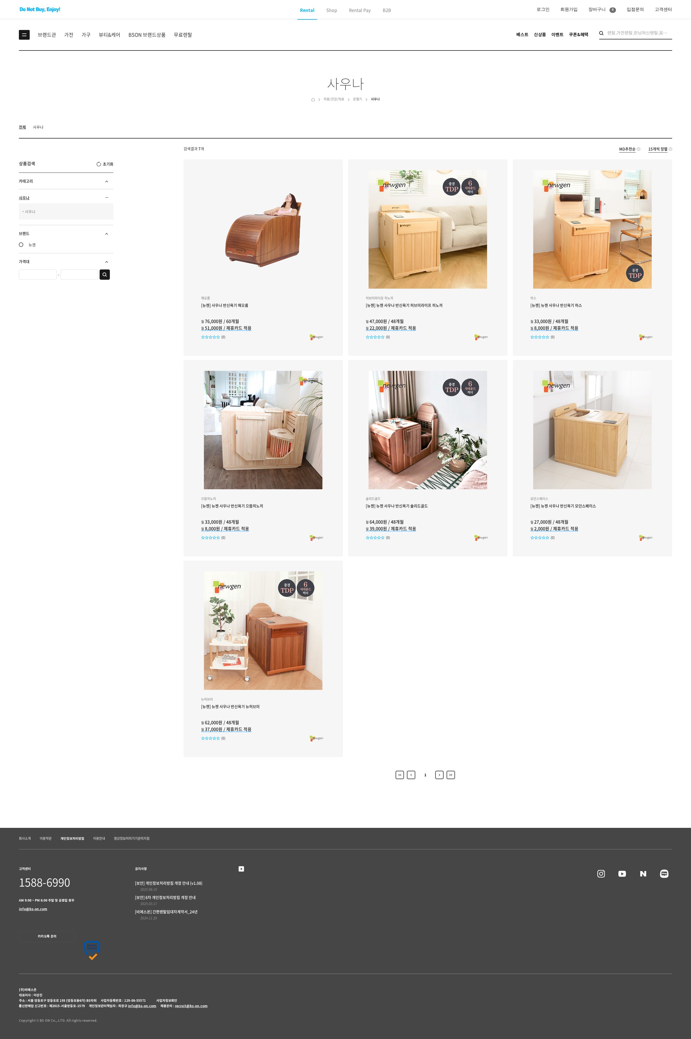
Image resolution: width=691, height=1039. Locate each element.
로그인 (543, 9)
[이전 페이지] (411, 775)
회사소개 (25, 838)
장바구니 (601, 9)
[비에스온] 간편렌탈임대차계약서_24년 (166, 911)
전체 (22, 127)
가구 (86, 34)
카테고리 (26, 181)
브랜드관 (47, 34)
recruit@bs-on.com (191, 1006)
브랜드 (24, 233)
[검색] (105, 274)
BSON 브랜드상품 (147, 34)
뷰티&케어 (109, 34)
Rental (307, 10)
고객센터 (663, 9)
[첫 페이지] (399, 775)
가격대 (24, 261)
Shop (331, 10)
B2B (387, 10)
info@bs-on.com (33, 909)
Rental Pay (360, 10)
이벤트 (557, 35)
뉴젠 (32, 244)
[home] (313, 99)
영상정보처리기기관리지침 (132, 838)
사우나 (375, 99)
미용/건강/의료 (334, 99)
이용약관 (46, 838)
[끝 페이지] (450, 775)
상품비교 (304, 271)
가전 (68, 34)
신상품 (540, 35)
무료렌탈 (183, 34)
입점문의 (635, 9)
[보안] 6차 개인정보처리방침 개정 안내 (165, 897)
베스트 (522, 35)
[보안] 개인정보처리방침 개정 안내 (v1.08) (168, 883)
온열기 (357, 99)
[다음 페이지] (439, 775)
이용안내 (99, 838)
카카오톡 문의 (47, 936)
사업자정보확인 (166, 1000)
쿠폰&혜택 (578, 35)
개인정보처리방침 (72, 838)
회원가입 (569, 9)
